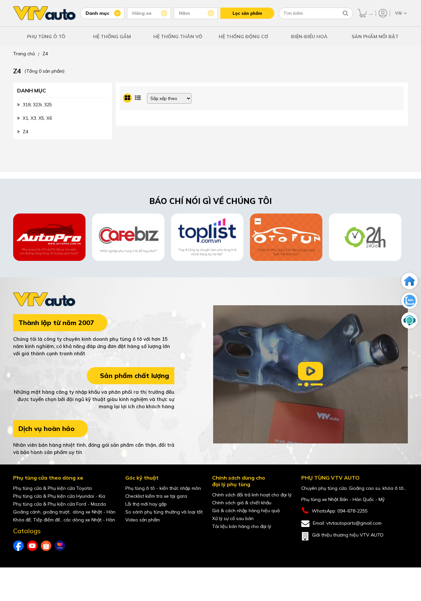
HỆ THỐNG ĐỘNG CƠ (243, 36)
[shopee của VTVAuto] (46, 545)
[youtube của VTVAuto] (32, 545)
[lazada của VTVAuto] (60, 545)
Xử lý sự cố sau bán (233, 518)
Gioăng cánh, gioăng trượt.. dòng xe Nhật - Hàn (64, 512)
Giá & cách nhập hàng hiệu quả (246, 510)
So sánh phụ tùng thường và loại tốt (164, 512)
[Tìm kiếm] (345, 13)
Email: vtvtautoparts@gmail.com (347, 523)
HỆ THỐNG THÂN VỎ (177, 36)
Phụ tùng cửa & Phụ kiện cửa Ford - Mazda (59, 504)
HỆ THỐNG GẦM (112, 36)
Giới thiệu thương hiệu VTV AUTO (348, 535)
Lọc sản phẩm (247, 13)
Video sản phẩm (142, 520)
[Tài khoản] (383, 13)
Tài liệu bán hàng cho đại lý (241, 526)
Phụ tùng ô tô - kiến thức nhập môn (163, 488)
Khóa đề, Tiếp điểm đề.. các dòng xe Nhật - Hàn (64, 520)
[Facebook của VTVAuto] (18, 545)
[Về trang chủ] (409, 281)
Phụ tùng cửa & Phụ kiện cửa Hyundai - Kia (59, 496)
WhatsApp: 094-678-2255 (340, 511)
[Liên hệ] (409, 320)
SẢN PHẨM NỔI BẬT (375, 36)
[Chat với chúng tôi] (409, 300)
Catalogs (27, 531)
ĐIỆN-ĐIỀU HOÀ (309, 36)
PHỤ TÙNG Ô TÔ (46, 36)
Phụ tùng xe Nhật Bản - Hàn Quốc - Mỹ (342, 499)
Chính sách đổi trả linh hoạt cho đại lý (251, 495)
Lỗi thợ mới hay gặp (146, 504)
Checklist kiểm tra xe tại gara (156, 496)
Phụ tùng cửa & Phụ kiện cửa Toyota (52, 488)
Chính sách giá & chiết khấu (241, 503)
